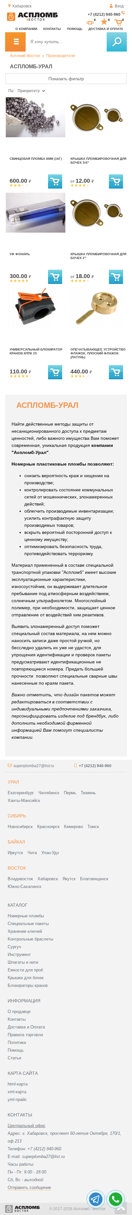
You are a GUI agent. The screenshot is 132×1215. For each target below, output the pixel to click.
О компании (26, 29)
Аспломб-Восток (25, 55)
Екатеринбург (21, 792)
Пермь (70, 792)
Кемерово (73, 826)
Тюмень (88, 792)
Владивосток (20, 878)
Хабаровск (47, 878)
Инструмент (19, 954)
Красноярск (48, 826)
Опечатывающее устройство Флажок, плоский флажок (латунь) (98, 353)
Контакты (52, 29)
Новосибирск (20, 826)
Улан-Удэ (50, 852)
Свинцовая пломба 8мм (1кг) (36, 158)
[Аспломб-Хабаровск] (32, 19)
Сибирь (17, 815)
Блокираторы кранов (28, 985)
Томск (93, 826)
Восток (17, 868)
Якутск (69, 878)
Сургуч (14, 946)
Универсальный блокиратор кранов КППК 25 (36, 351)
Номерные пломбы (26, 915)
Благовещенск (94, 878)
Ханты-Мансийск (24, 800)
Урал (13, 782)
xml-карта (17, 1091)
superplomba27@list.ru (33, 766)
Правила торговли (25, 1034)
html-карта (18, 1084)
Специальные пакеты (28, 923)
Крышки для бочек (26, 977)
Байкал (16, 841)
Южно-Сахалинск (24, 886)
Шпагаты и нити (23, 962)
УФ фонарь (20, 254)
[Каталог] (15, 42)
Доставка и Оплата (26, 1027)
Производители (60, 55)
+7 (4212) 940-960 (104, 14)
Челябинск (48, 792)
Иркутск (15, 852)
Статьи (14, 1058)
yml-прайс (17, 1099)
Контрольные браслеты (30, 939)
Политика (17, 1042)
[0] (90, 22)
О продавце (19, 1011)
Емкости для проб (25, 970)
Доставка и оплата (105, 29)
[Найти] (117, 42)
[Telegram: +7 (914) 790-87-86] (96, 1199)
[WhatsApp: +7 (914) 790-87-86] (115, 1199)
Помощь (74, 29)
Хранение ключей (25, 931)
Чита (32, 852)
